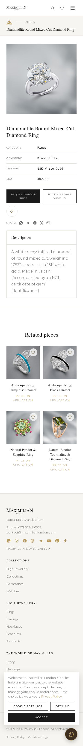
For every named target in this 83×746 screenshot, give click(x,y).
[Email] (48, 223)
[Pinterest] (57, 541)
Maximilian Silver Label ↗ (28, 548)
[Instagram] (17, 541)
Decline (62, 706)
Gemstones (14, 584)
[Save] (12, 211)
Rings (10, 612)
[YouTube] (49, 541)
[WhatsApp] (21, 223)
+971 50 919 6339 (30, 527)
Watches (12, 591)
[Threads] (33, 541)
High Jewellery (17, 569)
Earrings (12, 619)
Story (10, 662)
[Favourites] (62, 8)
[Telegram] (28, 223)
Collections (14, 576)
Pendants (13, 641)
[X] (41, 223)
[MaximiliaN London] (16, 8)
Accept (41, 717)
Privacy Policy (15, 737)
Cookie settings (38, 737)
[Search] (52, 8)
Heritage (13, 669)
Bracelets (13, 634)
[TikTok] (65, 541)
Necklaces (14, 626)
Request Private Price (23, 196)
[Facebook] (35, 223)
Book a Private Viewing (59, 196)
